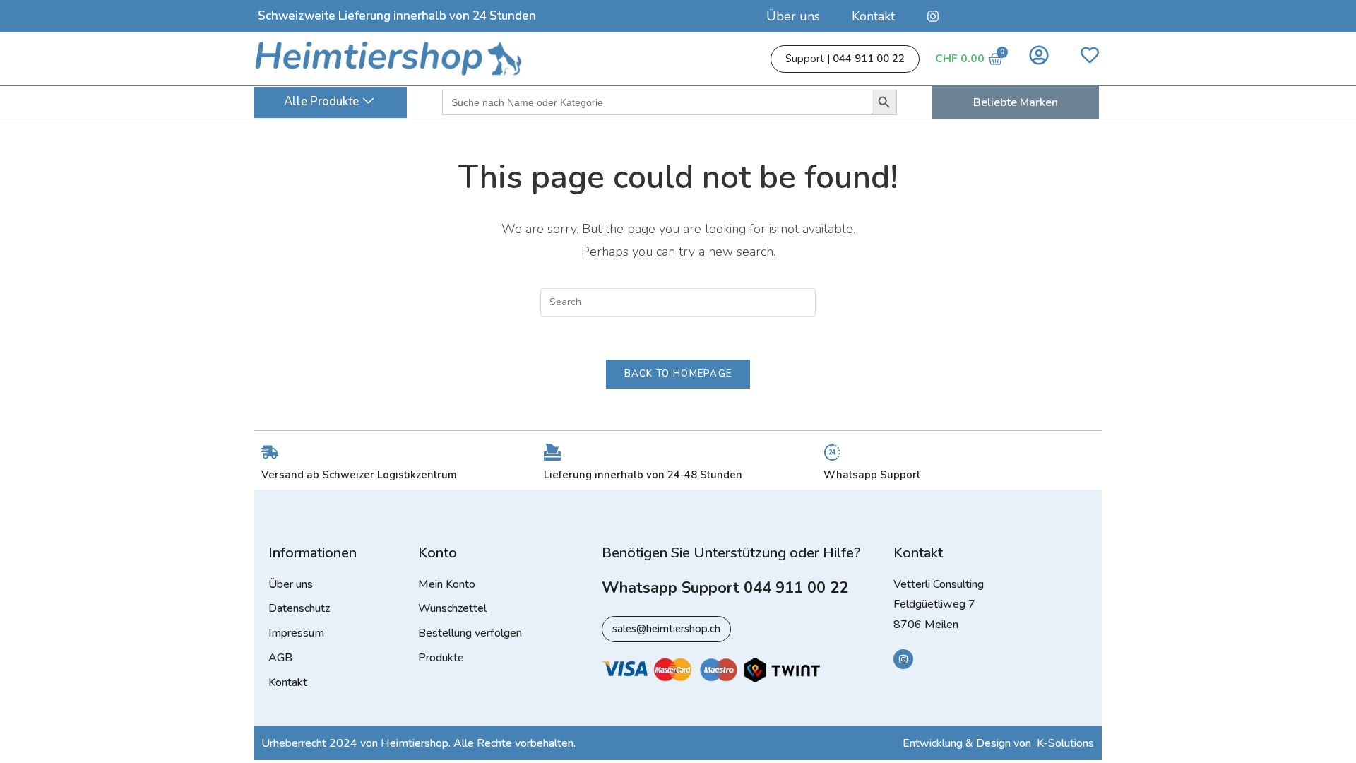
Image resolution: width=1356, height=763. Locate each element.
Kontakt (873, 16)
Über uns (793, 16)
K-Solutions (1065, 743)
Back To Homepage (678, 373)
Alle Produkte (321, 101)
